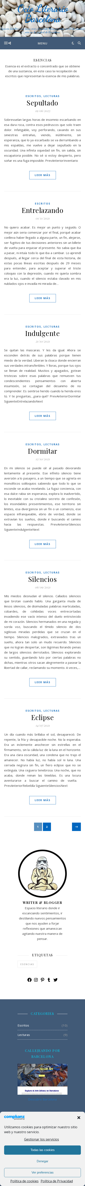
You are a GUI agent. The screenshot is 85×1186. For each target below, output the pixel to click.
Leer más (43, 175)
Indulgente (42, 333)
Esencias (27, 964)
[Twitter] (55, 981)
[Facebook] (29, 981)
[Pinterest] (42, 981)
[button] (79, 1118)
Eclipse (42, 717)
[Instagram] (35, 981)
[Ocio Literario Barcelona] (42, 18)
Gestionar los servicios (41, 1139)
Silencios (42, 578)
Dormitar (42, 450)
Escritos (33, 96)
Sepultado (42, 102)
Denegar (42, 1161)
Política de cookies (24, 1181)
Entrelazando (42, 210)
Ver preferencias (43, 1172)
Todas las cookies (43, 1150)
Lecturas (52, 96)
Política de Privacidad (57, 1181)
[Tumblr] (48, 981)
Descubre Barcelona (42, 1099)
